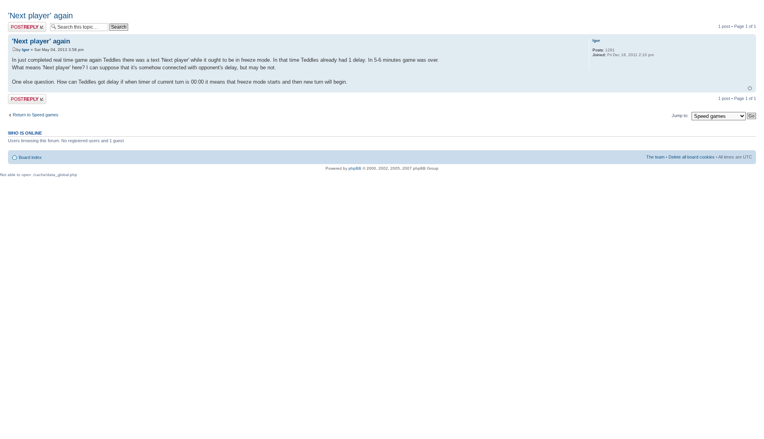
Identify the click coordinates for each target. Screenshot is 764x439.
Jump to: (680, 115)
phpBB (355, 168)
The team (655, 157)
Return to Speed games (35, 114)
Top (750, 88)
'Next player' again (40, 15)
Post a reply (19, 24)
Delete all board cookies (691, 157)
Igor (25, 49)
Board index (30, 157)
